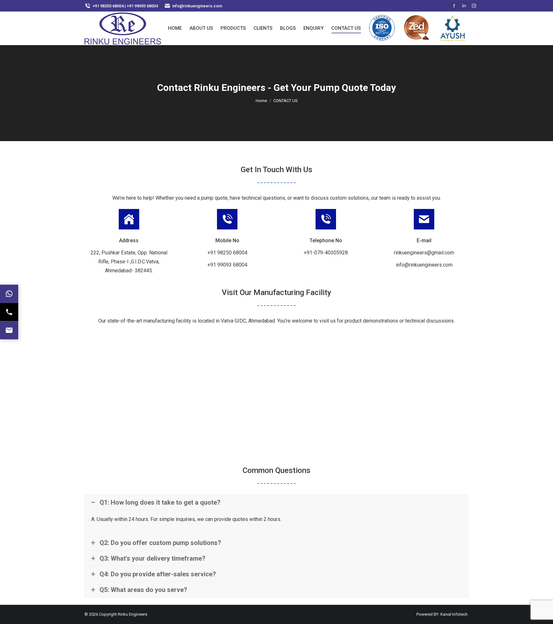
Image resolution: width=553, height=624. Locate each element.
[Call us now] (9, 312)
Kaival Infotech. (454, 614)
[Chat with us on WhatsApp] (9, 294)
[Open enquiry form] (9, 330)
